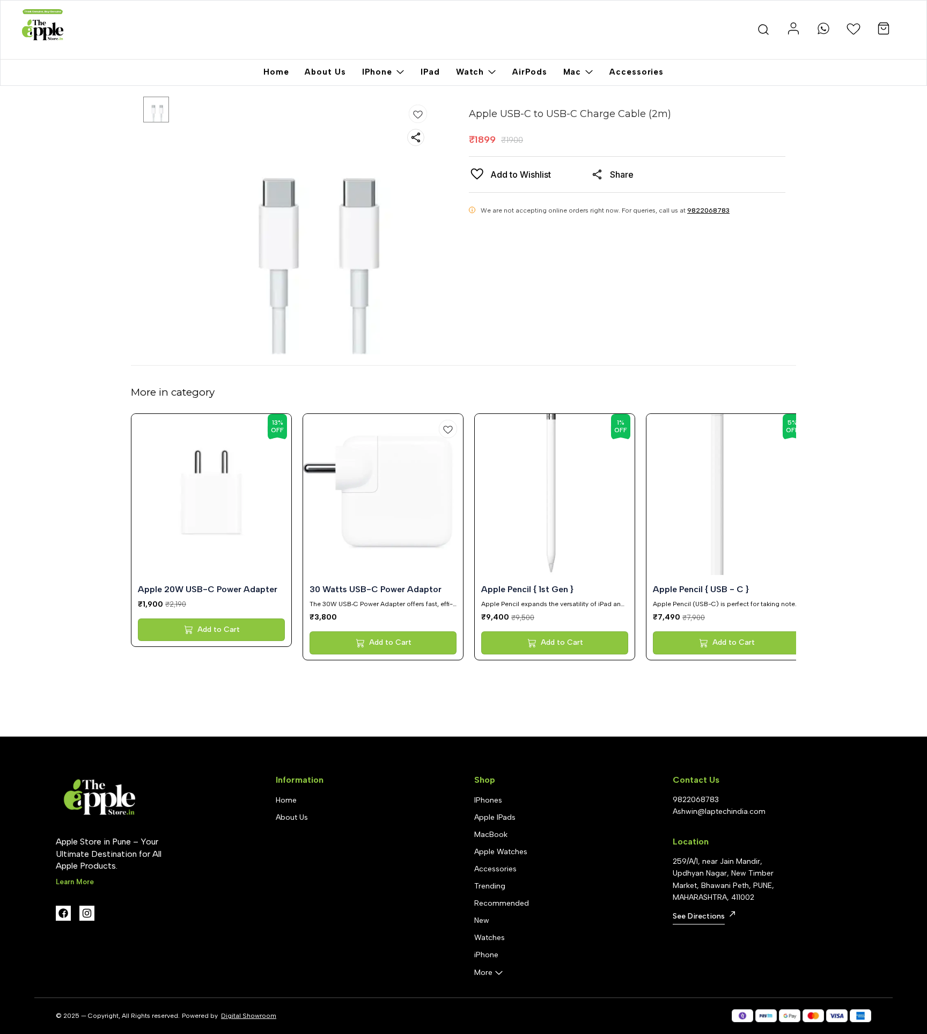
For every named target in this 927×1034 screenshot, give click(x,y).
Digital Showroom (248, 1016)
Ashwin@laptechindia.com (719, 811)
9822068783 (708, 210)
